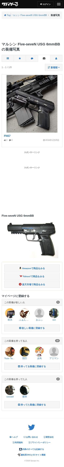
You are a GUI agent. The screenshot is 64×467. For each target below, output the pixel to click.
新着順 (54, 67)
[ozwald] (10, 390)
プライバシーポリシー (40, 442)
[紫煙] (25, 390)
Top (8, 15)
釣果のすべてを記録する (33, 449)
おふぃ (39, 319)
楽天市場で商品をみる (33, 284)
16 (57, 341)
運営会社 (49, 437)
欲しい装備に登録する (33, 328)
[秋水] (10, 313)
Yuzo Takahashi (12, 358)
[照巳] (25, 351)
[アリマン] (54, 351)
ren (54, 319)
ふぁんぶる (25, 319)
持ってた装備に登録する (33, 404)
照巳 (24, 358)
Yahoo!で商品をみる (33, 276)
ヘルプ (14, 437)
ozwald (10, 396)
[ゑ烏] (39, 351)
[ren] (54, 313)
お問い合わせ (32, 437)
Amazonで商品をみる (33, 268)
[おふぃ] (39, 313)
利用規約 (18, 442)
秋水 (10, 319)
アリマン (54, 358)
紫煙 (24, 396)
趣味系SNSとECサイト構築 (32, 455)
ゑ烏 (39, 358)
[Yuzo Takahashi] (10, 351)
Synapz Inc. (35, 461)
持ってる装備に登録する (33, 366)
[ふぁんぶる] (25, 313)
